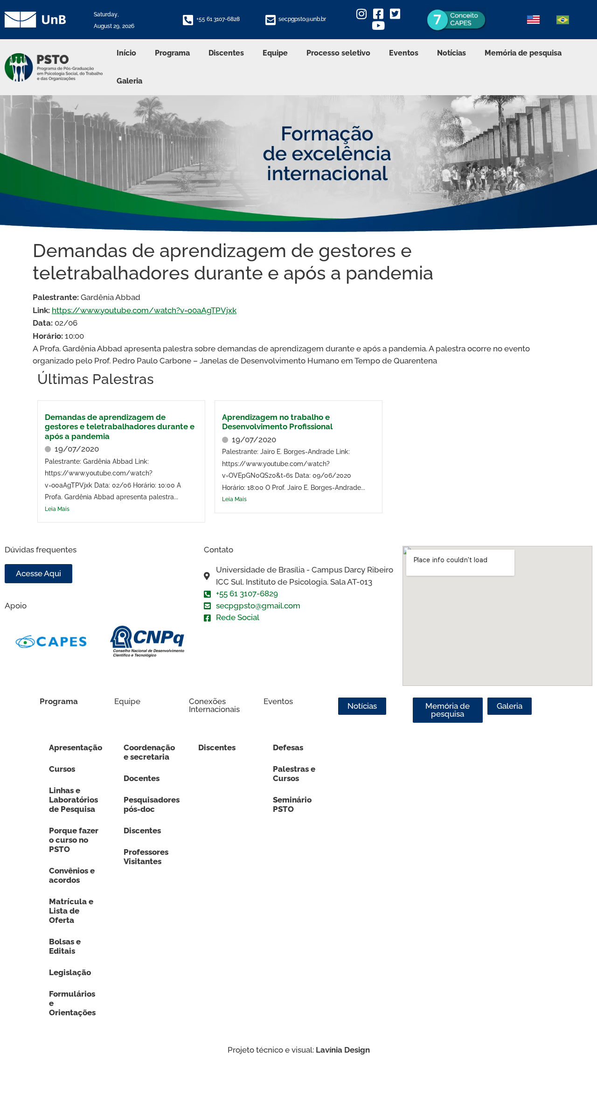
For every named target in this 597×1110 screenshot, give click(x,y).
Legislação (70, 972)
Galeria (129, 81)
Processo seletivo (338, 53)
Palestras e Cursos (294, 773)
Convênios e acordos (72, 875)
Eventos (403, 53)
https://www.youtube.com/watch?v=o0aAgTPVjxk (144, 310)
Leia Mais (57, 509)
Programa (172, 53)
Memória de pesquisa (523, 53)
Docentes (142, 778)
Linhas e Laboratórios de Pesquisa (73, 800)
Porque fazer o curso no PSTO (73, 840)
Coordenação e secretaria (149, 752)
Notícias (451, 53)
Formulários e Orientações (72, 1003)
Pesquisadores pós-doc (152, 804)
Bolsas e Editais (65, 946)
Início (126, 53)
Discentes (226, 53)
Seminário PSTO (292, 804)
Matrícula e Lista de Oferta (71, 911)
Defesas (288, 747)
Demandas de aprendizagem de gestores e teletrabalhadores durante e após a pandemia (119, 426)
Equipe (275, 53)
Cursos (62, 769)
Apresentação (75, 747)
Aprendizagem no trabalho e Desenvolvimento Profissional (277, 421)
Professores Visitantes (146, 856)
